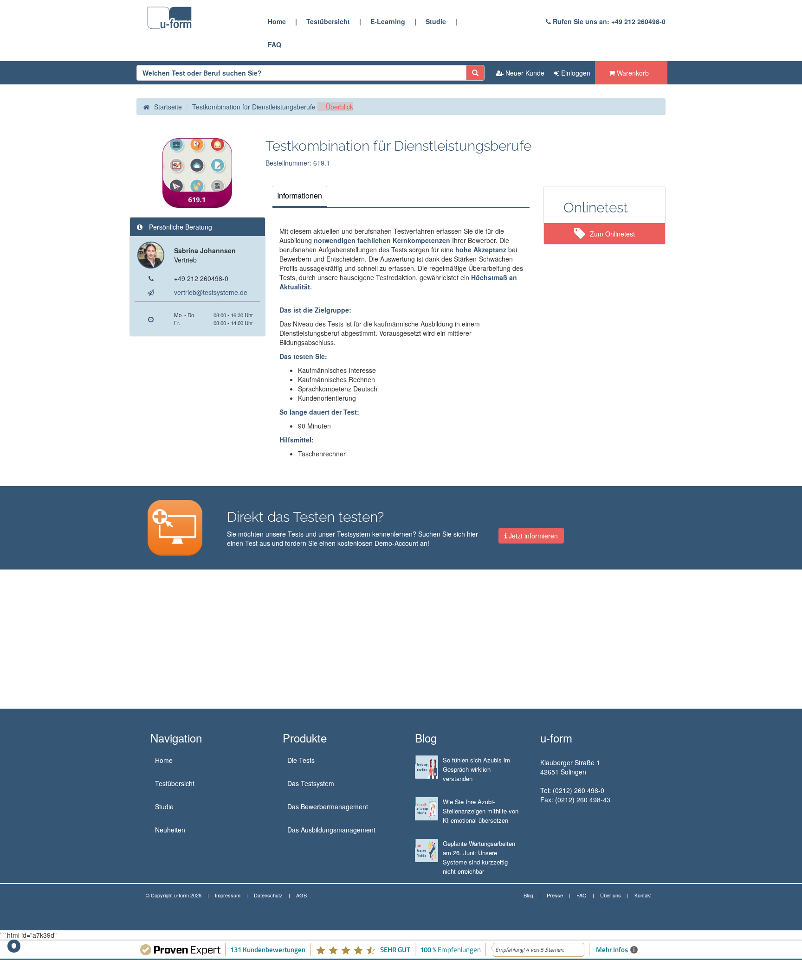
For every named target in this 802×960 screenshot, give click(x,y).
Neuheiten (170, 829)
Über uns (610, 895)
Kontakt (643, 895)
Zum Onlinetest (612, 233)
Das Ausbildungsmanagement (331, 829)
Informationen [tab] (299, 195)
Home (277, 21)
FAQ (274, 44)
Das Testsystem (310, 783)
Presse (555, 895)
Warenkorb (632, 72)
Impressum (227, 895)
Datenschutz (268, 895)
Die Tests (301, 760)
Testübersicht (328, 21)
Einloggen (574, 72)
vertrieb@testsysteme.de (210, 292)
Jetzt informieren (532, 535)
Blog (528, 895)
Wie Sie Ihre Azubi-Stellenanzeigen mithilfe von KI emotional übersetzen (480, 811)
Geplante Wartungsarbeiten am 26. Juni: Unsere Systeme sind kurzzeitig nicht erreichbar (479, 857)
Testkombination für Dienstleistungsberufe (254, 106)
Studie (436, 21)
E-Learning (387, 21)
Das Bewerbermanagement (327, 806)
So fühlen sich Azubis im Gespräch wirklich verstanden (476, 769)
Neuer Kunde (524, 72)
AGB (301, 895)
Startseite (168, 106)
